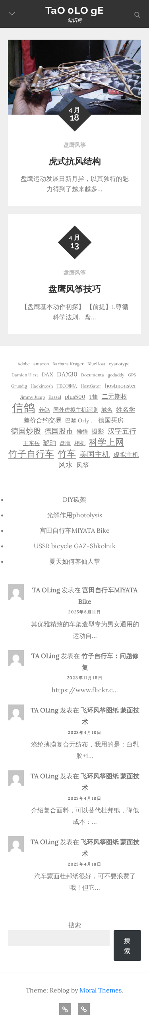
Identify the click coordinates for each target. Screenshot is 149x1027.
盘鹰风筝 (75, 145)
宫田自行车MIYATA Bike (75, 530)
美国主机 (94, 454)
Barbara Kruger (68, 364)
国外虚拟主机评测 (75, 409)
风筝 (82, 465)
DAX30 (67, 374)
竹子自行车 (31, 453)
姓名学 (125, 409)
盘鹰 (65, 443)
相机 (79, 443)
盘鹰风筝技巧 (74, 289)
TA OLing (46, 590)
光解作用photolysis (74, 515)
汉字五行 (122, 431)
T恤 (93, 396)
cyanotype (119, 364)
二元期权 (114, 396)
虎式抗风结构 (74, 161)
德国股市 (59, 431)
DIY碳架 (74, 499)
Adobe (23, 364)
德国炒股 (26, 431)
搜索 (74, 925)
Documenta (92, 375)
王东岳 (31, 443)
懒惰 (82, 431)
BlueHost (96, 364)
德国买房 (111, 420)
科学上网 (106, 442)
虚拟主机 (126, 455)
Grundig (19, 386)
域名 (106, 409)
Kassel (54, 397)
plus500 (75, 396)
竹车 (67, 453)
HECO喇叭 (66, 386)
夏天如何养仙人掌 (74, 561)
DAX (47, 374)
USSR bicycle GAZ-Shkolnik (75, 546)
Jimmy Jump (32, 397)
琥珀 (49, 443)
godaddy (116, 375)
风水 (65, 464)
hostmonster (120, 385)
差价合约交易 (42, 420)
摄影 (97, 431)
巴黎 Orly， (80, 420)
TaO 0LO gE (74, 10)
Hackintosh (42, 386)
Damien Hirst (25, 375)
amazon (41, 364)
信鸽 (23, 407)
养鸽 (44, 409)
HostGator (91, 386)
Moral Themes (100, 990)
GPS (132, 375)
